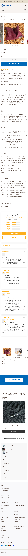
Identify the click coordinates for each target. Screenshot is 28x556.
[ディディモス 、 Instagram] (14, 506)
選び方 (2, 521)
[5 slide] (13, 438)
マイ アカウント (5, 497)
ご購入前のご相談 (5, 493)
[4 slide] (11, 438)
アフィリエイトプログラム (20, 533)
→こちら (21, 1)
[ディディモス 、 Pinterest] (21, 506)
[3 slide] (9, 438)
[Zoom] (22, 41)
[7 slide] (17, 438)
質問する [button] (14, 237)
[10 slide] (23, 438)
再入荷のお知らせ (14, 64)
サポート (3, 533)
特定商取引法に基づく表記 (20, 517)
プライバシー (17, 519)
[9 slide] (21, 438)
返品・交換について (18, 524)
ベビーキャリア (4, 517)
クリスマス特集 (8, 15)
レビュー (16, 530)
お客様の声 (3, 526)
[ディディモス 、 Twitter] (19, 506)
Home (2, 15)
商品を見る (13, 431)
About (2, 535)
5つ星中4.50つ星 (18, 218)
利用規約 (16, 521)
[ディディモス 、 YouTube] (17, 506)
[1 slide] (5, 438)
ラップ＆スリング (5, 515)
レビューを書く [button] (14, 233)
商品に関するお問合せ (7, 203)
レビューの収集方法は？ (7, 339)
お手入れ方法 (4, 207)
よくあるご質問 (4, 490)
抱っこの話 (3, 530)
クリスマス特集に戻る (15, 380)
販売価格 (3, 49)
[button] (4, 69)
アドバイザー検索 (5, 495)
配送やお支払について (19, 526)
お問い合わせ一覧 (5, 488)
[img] (5, 251)
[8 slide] (19, 438)
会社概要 (16, 515)
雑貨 (2, 519)
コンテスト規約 (17, 528)
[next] (25, 418)
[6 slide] (15, 438)
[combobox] (14, 10)
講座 (2, 528)
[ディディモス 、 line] (23, 506)
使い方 (2, 524)
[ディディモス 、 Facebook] (16, 506)
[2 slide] (7, 438)
